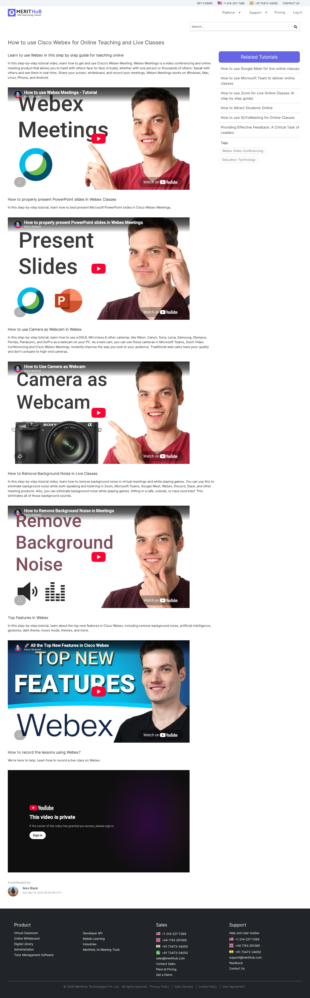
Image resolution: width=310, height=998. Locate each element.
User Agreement (233, 986)
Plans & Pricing (166, 969)
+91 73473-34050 (266, 3)
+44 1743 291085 (174, 940)
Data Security (184, 986)
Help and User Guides (244, 933)
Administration (24, 949)
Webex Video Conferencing (242, 151)
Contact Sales (165, 964)
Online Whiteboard (27, 938)
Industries (89, 944)
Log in (297, 12)
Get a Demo (205, 3)
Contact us (291, 3)
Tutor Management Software (34, 955)
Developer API (92, 933)
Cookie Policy (207, 986)
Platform (231, 12)
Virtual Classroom (26, 933)
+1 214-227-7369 (233, 3)
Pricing (280, 12)
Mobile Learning (94, 938)
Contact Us (237, 968)
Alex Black (30, 888)
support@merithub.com (245, 957)
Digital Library (23, 944)
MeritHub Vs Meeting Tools (101, 949)
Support (258, 12)
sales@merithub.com (170, 958)
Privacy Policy (160, 986)
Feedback (236, 963)
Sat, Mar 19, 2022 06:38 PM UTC (42, 892)
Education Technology (238, 160)
